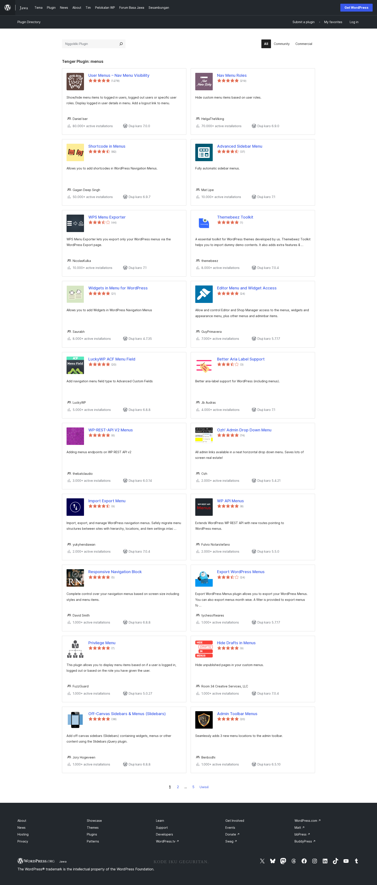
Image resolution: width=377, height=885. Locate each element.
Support (162, 827)
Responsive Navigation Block (115, 571)
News (21, 827)
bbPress (302, 834)
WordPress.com (308, 820)
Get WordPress (356, 7)
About (21, 820)
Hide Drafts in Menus (236, 643)
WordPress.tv (167, 841)
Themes (93, 827)
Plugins (92, 834)
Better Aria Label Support (241, 359)
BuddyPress (305, 841)
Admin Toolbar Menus (237, 713)
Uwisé (204, 787)
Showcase (94, 820)
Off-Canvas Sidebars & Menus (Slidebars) (127, 713)
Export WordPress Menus (241, 571)
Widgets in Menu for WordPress (118, 288)
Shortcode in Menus (106, 146)
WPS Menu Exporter (107, 217)
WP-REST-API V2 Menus (110, 430)
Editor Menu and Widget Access (247, 288)
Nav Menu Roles (232, 75)
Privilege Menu (101, 643)
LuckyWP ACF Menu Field (111, 359)
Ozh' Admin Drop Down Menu (244, 430)
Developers (164, 834)
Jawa (63, 861)
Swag (231, 841)
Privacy (22, 841)
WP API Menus (230, 501)
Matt (300, 827)
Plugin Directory (29, 22)
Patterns (93, 841)
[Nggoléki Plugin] (121, 43)
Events (230, 827)
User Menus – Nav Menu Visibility (118, 75)
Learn (160, 820)
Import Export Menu (106, 501)
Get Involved (234, 820)
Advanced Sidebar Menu (239, 146)
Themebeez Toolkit (235, 217)
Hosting (23, 834)
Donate (232, 834)
